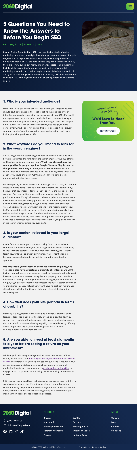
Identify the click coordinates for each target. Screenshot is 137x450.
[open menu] (130, 6)
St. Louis (77, 422)
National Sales (80, 435)
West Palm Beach (81, 430)
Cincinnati (48, 422)
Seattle (76, 418)
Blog (113, 422)
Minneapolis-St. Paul (53, 426)
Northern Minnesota (53, 430)
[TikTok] (22, 431)
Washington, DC (81, 426)
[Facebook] (5, 431)
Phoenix (47, 435)
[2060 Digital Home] (17, 7)
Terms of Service (99, 447)
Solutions (116, 430)
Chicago (47, 418)
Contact (115, 426)
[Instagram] (16, 431)
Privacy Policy (84, 447)
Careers (115, 418)
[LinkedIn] (10, 431)
